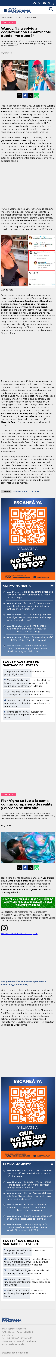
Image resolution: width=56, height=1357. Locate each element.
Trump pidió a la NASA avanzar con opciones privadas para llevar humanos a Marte (25, 715)
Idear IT (24, 1353)
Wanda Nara (20, 491)
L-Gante (34, 491)
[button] (5, 10)
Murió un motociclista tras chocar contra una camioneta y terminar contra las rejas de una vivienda (27, 703)
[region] (28, 184)
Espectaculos (8, 22)
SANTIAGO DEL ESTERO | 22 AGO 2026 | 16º (19, 17)
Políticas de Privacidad (13, 1344)
